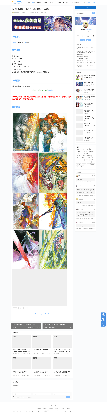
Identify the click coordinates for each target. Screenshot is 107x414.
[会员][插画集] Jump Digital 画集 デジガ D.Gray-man (88, 105)
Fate (87, 149)
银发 (77, 166)
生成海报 (44, 411)
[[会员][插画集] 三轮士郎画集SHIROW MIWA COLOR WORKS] (41, 363)
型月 (77, 157)
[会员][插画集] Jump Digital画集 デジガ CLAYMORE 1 (88, 139)
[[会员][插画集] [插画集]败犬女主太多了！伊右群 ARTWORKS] (79, 89)
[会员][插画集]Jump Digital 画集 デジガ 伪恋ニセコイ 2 (89, 118)
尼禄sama (16, 12)
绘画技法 (78, 164)
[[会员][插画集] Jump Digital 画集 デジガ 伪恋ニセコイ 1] (79, 123)
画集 (33, 2)
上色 (91, 153)
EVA (82, 149)
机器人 (78, 159)
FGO (91, 149)
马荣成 (14, 42)
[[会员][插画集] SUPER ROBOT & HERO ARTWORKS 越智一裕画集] (62, 363)
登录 (89, 2)
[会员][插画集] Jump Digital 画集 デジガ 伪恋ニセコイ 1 (89, 125)
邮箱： (35, 394)
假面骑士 (78, 155)
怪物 (89, 157)
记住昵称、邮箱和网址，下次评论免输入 (23, 397)
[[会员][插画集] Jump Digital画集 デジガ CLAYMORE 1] (79, 137)
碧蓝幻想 (83, 162)
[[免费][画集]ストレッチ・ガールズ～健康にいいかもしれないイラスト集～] (62, 341)
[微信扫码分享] (23, 412)
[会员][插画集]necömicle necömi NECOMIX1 (19, 372)
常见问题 (39, 408)
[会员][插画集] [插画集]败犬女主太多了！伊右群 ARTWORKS (89, 91)
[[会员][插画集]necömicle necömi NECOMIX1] (21, 363)
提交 (68, 396)
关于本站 (68, 408)
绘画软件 (52, 2)
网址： (55, 394)
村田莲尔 (92, 159)
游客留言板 (45, 408)
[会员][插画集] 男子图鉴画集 (41, 349)
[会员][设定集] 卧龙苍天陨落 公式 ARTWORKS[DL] (90, 181)
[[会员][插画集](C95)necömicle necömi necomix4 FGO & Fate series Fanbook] (21, 341)
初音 (84, 155)
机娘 (83, 159)
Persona (91, 151)
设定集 (45, 2)
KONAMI (78, 151)
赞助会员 (66, 2)
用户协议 (62, 408)
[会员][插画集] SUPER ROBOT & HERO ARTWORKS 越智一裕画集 (62, 372)
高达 (82, 166)
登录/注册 (50, 90)
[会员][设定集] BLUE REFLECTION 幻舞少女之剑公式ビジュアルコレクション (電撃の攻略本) (86, 53)
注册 (94, 2)
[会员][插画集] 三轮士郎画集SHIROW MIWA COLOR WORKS (41, 372)
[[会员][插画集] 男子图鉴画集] (41, 341)
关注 (83, 40)
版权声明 (51, 408)
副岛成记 (89, 155)
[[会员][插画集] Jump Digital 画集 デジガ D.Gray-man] (79, 103)
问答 (60, 2)
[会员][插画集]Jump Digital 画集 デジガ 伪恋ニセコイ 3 (89, 111)
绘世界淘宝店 (75, 2)
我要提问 (85, 7)
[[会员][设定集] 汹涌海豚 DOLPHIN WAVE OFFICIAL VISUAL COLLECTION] (79, 96)
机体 (93, 157)
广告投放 (57, 408)
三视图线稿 (86, 153)
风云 (25, 42)
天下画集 (15, 308)
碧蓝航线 (89, 162)
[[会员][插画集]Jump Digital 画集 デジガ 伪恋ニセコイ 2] (79, 117)
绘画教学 (39, 2)
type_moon (79, 153)
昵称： (15, 394)
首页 (29, 2)
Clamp (78, 149)
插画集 (23, 12)
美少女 (84, 164)
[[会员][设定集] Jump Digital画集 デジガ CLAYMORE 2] (79, 130)
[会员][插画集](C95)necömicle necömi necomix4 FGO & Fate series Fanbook (21, 350)
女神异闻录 (83, 157)
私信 (89, 40)
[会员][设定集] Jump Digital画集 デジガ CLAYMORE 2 (88, 132)
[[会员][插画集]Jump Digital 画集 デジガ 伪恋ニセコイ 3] (79, 110)
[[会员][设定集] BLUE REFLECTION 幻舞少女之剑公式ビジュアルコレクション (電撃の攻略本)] (79, 82)
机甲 (87, 159)
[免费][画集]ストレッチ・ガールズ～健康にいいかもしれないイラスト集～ (62, 350)
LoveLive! (85, 151)
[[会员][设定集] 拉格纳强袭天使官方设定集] (79, 75)
